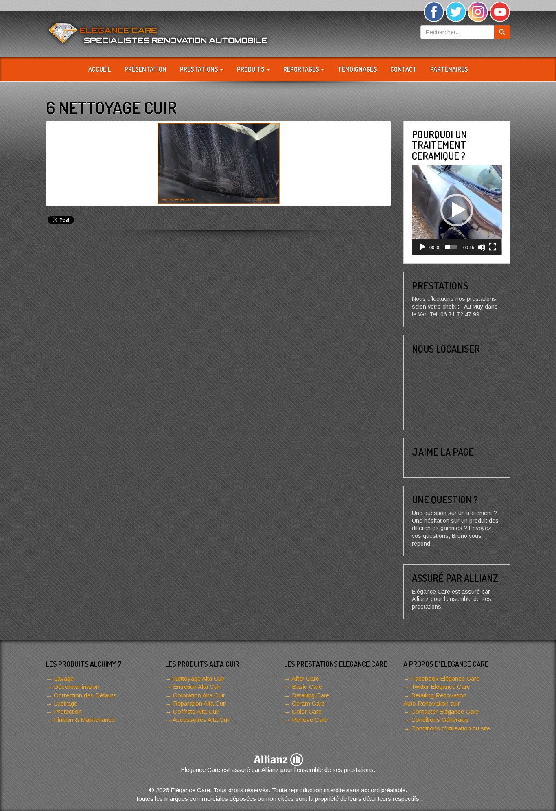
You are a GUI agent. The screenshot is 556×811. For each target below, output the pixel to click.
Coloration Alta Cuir (199, 695)
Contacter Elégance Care (445, 711)
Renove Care (310, 719)
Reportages (301, 69)
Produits (251, 69)
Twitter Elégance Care (440, 686)
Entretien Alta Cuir (197, 686)
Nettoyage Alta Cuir (199, 678)
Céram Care (308, 703)
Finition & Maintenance (84, 719)
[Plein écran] (492, 247)
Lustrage (65, 703)
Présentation (145, 69)
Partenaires (449, 69)
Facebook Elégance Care (445, 678)
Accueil (99, 69)
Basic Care (307, 686)
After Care (305, 678)
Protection (68, 711)
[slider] (451, 247)
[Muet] (481, 247)
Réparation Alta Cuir (199, 703)
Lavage (64, 678)
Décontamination (76, 686)
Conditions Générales (440, 719)
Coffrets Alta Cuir (196, 711)
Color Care (307, 711)
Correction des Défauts (85, 695)
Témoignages (357, 69)
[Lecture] (422, 247)
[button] (456, 210)
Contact (403, 69)
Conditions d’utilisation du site (450, 728)
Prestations (199, 69)
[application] (457, 210)
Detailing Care (310, 695)
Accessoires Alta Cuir (201, 719)
